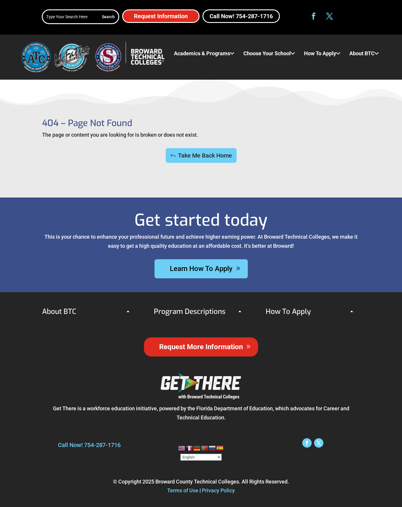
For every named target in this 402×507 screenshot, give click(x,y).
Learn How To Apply (201, 269)
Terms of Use (182, 490)
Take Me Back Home (205, 155)
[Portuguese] (205, 448)
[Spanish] (220, 448)
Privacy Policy (218, 490)
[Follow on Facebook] (313, 16)
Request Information (161, 16)
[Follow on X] (329, 16)
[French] (189, 448)
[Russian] (212, 448)
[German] (197, 448)
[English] (182, 448)
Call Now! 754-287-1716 (241, 16)
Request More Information (201, 347)
